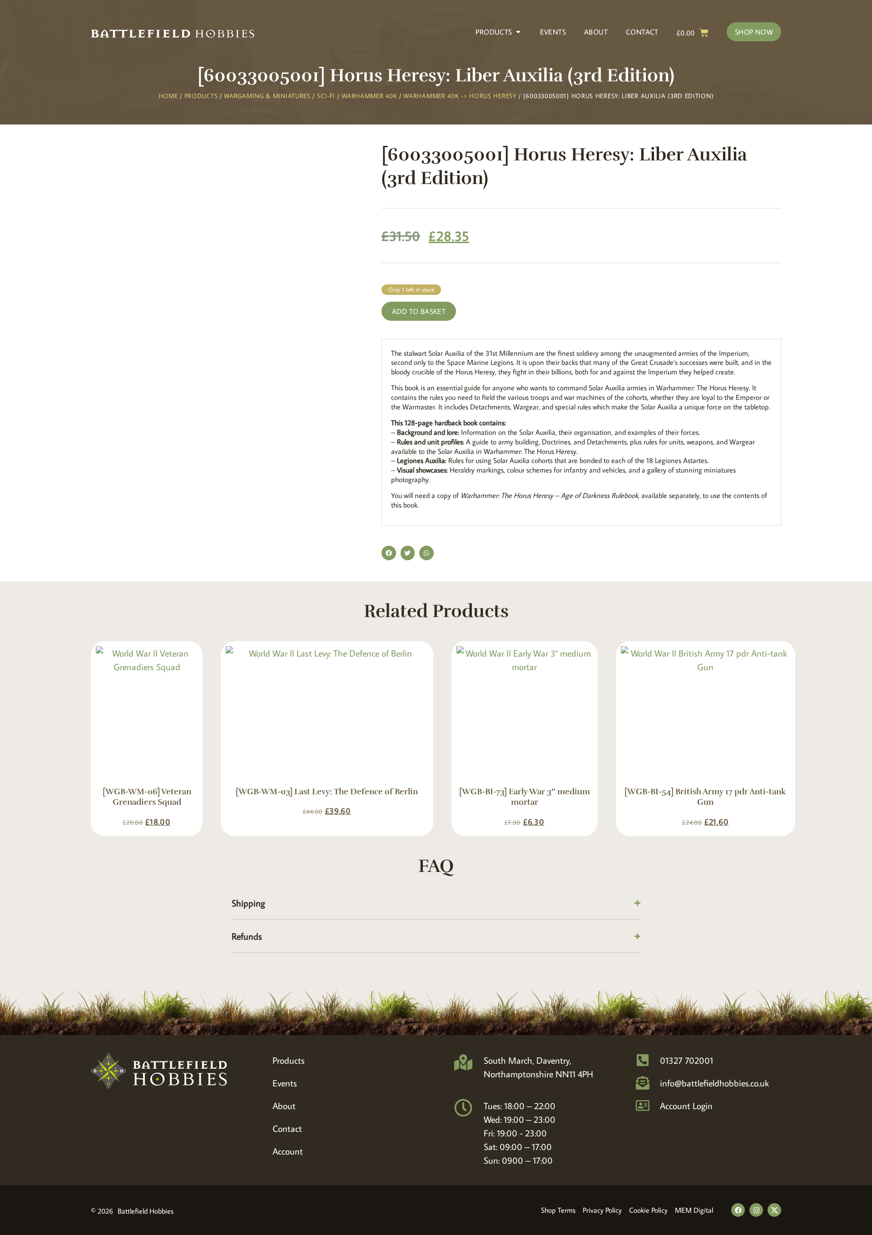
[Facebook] (738, 1210)
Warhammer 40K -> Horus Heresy (459, 96)
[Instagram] (756, 1210)
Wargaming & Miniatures (267, 96)
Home (168, 96)
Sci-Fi (326, 96)
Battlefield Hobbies (145, 1210)
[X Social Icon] (774, 1210)
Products (201, 96)
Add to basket (419, 311)
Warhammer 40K (369, 96)
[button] (389, 553)
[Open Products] (518, 31)
